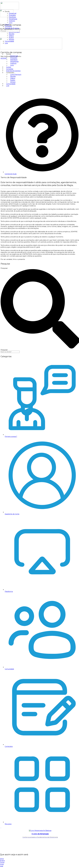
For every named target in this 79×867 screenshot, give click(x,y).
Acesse (4, 58)
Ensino (2, 860)
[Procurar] (1, 19)
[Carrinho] (1, 21)
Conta (2, 862)
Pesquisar (4, 268)
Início (2, 859)
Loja (1, 866)
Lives (2, 864)
